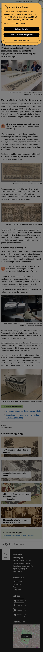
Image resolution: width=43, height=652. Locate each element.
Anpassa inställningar (21, 40)
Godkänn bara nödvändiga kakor (21, 35)
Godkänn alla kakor (21, 29)
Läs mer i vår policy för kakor (14, 23)
